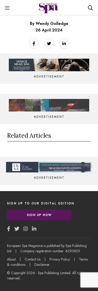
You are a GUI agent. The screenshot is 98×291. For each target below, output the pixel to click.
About (11, 259)
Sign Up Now (39, 215)
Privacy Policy (60, 259)
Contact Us (32, 259)
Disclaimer (42, 264)
